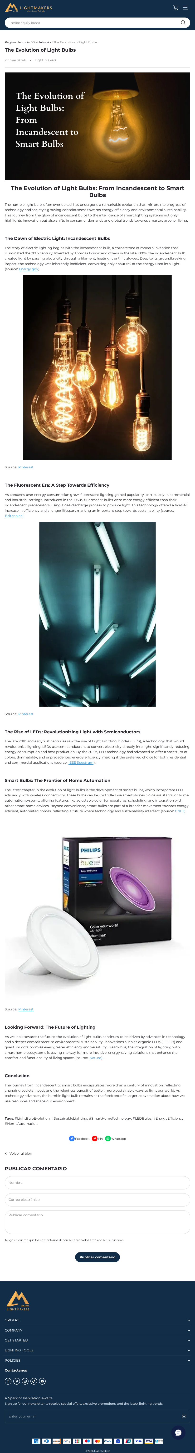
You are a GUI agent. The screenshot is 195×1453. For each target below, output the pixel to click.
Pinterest (26, 467)
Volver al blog (21, 1153)
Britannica (13, 516)
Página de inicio (17, 42)
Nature (95, 1058)
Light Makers (102, 1451)
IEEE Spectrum (80, 762)
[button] (185, 7)
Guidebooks (41, 42)
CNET (179, 811)
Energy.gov (28, 269)
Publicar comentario (97, 1257)
